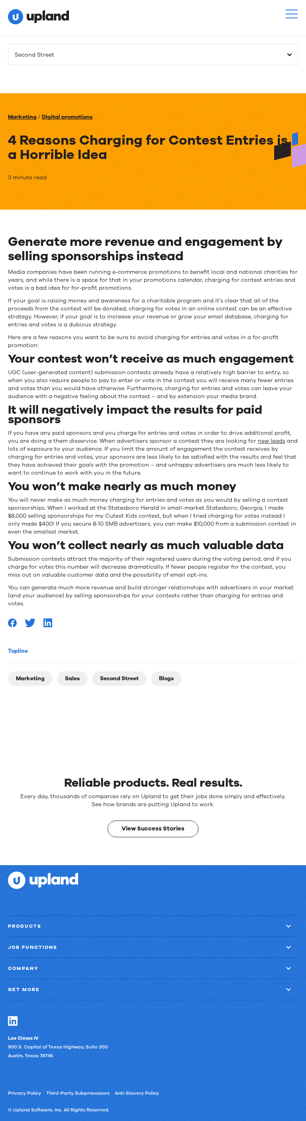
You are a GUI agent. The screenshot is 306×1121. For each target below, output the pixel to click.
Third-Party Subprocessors (78, 1093)
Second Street (119, 678)
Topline (18, 651)
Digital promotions (67, 117)
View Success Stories (153, 828)
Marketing (22, 117)
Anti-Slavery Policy (137, 1093)
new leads (271, 441)
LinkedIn (13, 1021)
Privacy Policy (24, 1093)
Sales (72, 678)
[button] (292, 14)
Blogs (166, 678)
